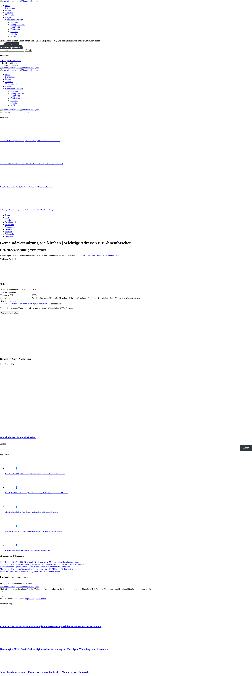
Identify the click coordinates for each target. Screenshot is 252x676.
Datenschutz (41, 598)
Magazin (8, 17)
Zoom (7, 215)
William (8, 232)
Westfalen (9, 236)
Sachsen (91, 255)
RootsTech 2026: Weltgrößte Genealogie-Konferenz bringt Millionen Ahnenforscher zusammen (30, 141)
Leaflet (31, 304)
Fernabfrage (10, 8)
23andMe (14, 34)
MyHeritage (15, 36)
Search (28, 50)
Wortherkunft (10, 222)
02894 (108, 255)
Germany (115, 255)
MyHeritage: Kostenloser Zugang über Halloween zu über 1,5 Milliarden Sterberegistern (28, 210)
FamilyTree (15, 27)
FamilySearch (16, 29)
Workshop (9, 224)
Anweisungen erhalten (9, 313)
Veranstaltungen (12, 15)
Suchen (3, 444)
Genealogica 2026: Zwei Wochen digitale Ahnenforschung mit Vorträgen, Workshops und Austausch (31, 164)
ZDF (7, 217)
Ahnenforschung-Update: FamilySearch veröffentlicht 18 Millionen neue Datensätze (26, 187)
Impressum (29, 598)
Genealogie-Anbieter (14, 20)
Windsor (8, 229)
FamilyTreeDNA (17, 24)
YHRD (8, 220)
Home (7, 5)
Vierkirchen (100, 255)
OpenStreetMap (44, 304)
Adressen (9, 13)
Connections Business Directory (13, 304)
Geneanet (14, 31)
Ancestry (14, 22)
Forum (8, 10)
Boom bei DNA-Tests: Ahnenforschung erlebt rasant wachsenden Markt (27, 550)
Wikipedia (9, 234)
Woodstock (10, 227)
